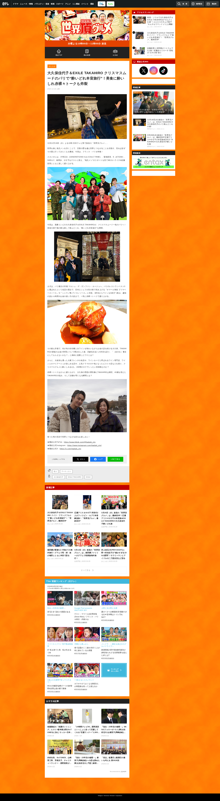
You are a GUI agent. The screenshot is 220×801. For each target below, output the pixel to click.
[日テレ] (5, 4)
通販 (92, 4)
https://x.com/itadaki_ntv (70, 449)
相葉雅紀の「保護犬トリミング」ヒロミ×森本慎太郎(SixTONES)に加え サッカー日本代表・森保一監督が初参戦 (59, 730)
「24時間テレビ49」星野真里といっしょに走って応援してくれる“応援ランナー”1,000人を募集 (87, 730)
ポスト (82, 459)
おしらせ (52, 66)
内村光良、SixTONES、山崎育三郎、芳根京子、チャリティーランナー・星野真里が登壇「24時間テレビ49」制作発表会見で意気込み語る (59, 761)
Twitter (143, 70)
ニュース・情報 (26, 4)
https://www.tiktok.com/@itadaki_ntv (79, 442)
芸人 (55, 471)
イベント (85, 4)
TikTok (163, 70)
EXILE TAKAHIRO (74, 477)
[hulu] (110, 3)
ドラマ (15, 4)
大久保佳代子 (58, 477)
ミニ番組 (76, 4)
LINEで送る (115, 459)
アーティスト (66, 471)
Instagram (153, 70)
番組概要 (87, 55)
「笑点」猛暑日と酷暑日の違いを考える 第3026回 (113, 759)
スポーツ (60, 4)
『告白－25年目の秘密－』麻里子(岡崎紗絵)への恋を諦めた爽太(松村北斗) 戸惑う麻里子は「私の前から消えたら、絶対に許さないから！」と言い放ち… (87, 761)
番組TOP (59, 55)
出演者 (115, 55)
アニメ (68, 4)
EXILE (88, 477)
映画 (53, 4)
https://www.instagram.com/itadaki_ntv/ (84, 445)
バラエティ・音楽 (42, 4)
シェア (100, 459)
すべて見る (86, 570)
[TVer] (101, 3)
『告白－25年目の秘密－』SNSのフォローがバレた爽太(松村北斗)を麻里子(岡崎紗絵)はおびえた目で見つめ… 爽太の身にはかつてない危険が (113, 730)
